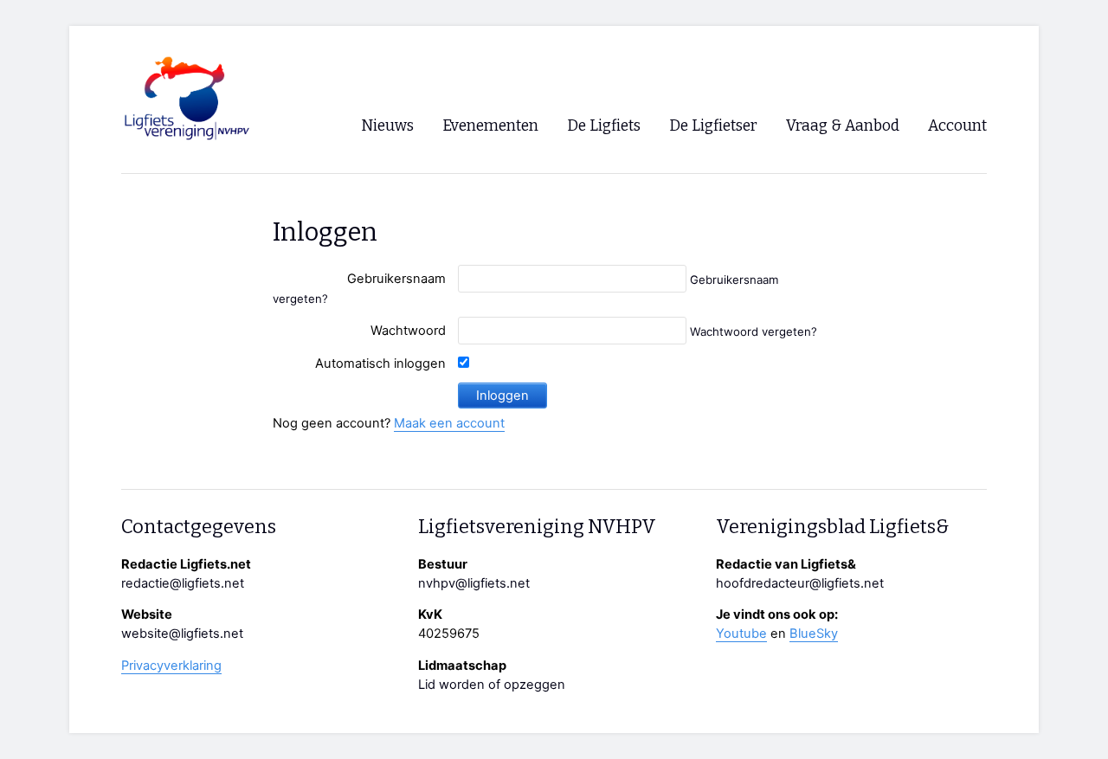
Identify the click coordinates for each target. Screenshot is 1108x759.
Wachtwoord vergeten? (753, 331)
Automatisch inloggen (380, 363)
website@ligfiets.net (182, 633)
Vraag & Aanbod (842, 126)
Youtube (741, 633)
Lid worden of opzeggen (491, 684)
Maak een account (449, 423)
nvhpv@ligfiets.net (474, 583)
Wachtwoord (408, 330)
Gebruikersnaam (396, 278)
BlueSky (813, 633)
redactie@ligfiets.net (182, 583)
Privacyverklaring (171, 665)
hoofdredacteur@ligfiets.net (800, 583)
